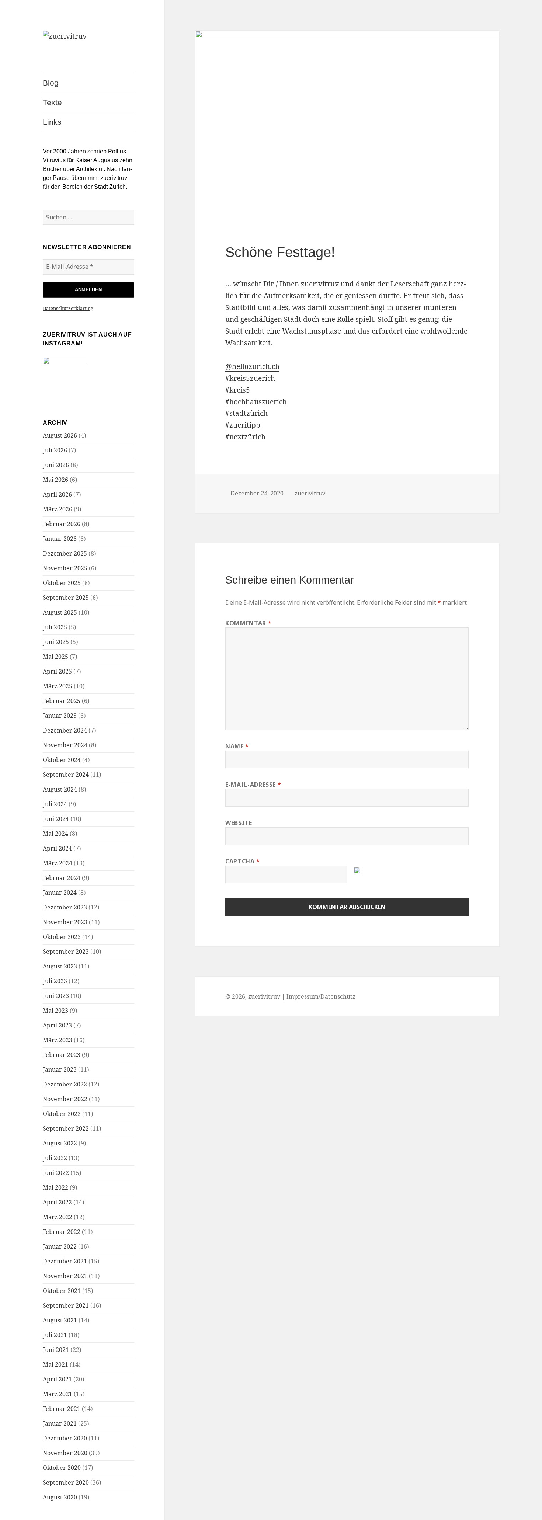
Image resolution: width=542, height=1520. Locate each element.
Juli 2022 (55, 1158)
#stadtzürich (246, 413)
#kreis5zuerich (250, 378)
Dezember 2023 (65, 907)
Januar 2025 (60, 716)
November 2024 (65, 745)
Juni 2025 (56, 642)
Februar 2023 (61, 1055)
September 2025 (66, 598)
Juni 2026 (56, 465)
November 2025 (65, 568)
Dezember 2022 (65, 1084)
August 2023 (60, 966)
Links (52, 122)
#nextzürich (245, 437)
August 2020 (60, 1497)
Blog (51, 83)
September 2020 (66, 1482)
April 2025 (57, 671)
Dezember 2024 (65, 730)
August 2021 (60, 1320)
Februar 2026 (61, 524)
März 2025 (57, 686)
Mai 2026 (55, 480)
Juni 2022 (56, 1173)
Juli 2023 (55, 981)
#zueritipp (242, 425)
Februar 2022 (61, 1232)
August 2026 (60, 435)
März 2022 (57, 1217)
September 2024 (66, 775)
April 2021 (57, 1379)
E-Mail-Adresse (253, 784)
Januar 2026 (60, 539)
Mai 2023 (55, 1010)
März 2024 (57, 863)
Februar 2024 (61, 878)
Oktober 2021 (62, 1291)
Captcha (242, 861)
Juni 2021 (56, 1350)
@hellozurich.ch (252, 366)
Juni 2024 (56, 819)
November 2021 (65, 1276)
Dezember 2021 (65, 1261)
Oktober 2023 (62, 937)
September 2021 (66, 1305)
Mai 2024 (55, 833)
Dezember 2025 (65, 553)
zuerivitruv (310, 493)
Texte (52, 102)
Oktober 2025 (62, 583)
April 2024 (57, 848)
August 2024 (60, 789)
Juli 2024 (55, 804)
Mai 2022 (55, 1187)
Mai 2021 (55, 1364)
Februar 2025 (61, 701)
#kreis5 (237, 390)
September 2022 (66, 1128)
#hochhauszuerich (256, 402)
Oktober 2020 (62, 1468)
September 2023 (66, 951)
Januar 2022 (60, 1246)
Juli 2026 (55, 450)
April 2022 (57, 1202)
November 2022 (65, 1099)
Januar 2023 (60, 1069)
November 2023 (65, 922)
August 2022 (60, 1143)
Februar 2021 (61, 1409)
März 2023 (57, 1040)
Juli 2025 (55, 627)
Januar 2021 (60, 1423)
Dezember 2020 (65, 1438)
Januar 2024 (60, 892)
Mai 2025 (55, 657)
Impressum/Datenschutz (320, 996)
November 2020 (65, 1453)
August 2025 (60, 612)
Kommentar (248, 623)
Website (238, 823)
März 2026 (57, 509)
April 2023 (57, 1025)
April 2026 (57, 494)
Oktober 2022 (62, 1114)
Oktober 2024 (62, 760)
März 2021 (57, 1394)
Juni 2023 (56, 996)
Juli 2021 (55, 1335)
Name (237, 746)
